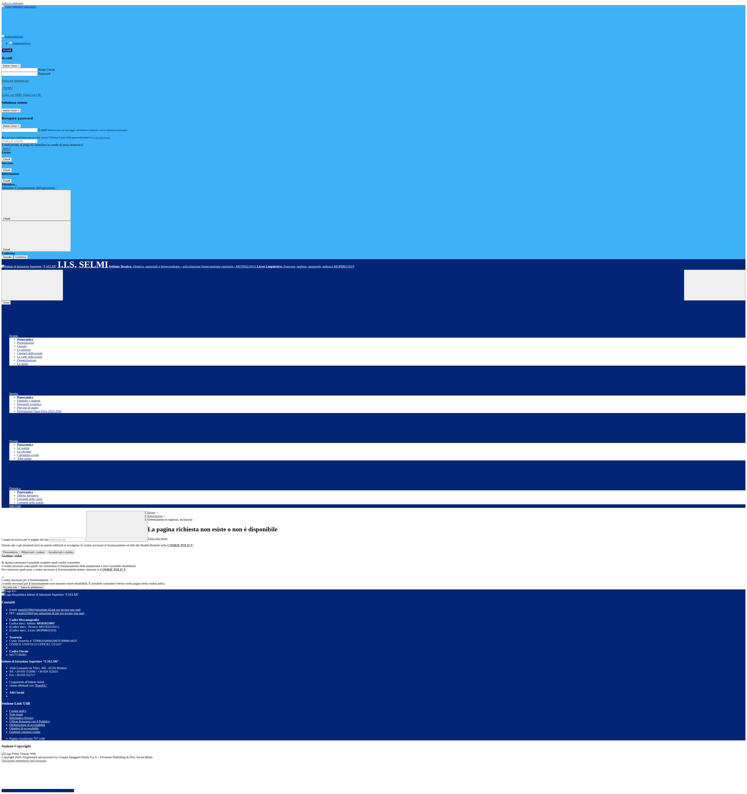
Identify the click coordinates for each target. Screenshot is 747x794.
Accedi (7, 50)
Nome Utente (46, 69)
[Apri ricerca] (714, 285)
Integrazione (155, 516)
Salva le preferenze (32, 587)
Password (44, 73)
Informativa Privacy (21, 718)
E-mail (42, 130)
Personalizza (10, 552)
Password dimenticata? (16, 80)
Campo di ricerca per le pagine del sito (25, 539)
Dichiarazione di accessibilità (27, 725)
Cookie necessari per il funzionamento (25, 580)
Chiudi (6, 159)
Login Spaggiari (101, 137)
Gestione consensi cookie (24, 732)
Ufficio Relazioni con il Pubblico (29, 721)
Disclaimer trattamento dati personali (24, 760)
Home (151, 512)
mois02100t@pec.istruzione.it (50, 613)
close (6, 302)
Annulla (7, 257)
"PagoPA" (40, 685)
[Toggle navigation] (32, 285)
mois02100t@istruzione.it (49, 609)
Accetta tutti (61, 552)
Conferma (20, 257)
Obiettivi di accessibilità (24, 728)
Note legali (16, 714)
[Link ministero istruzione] (19, 6)
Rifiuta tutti (33, 552)
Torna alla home (157, 538)
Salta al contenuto (12, 3)
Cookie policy (18, 711)
